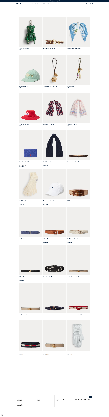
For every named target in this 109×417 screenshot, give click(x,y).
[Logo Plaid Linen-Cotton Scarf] (78, 108)
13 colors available (45, 204)
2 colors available (69, 90)
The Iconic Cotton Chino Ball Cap (48, 200)
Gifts (44, 3)
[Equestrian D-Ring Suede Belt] (30, 222)
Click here (76, 399)
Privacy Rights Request (58, 412)
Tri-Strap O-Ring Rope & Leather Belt (49, 48)
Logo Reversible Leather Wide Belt (49, 351)
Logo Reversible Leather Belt (24, 314)
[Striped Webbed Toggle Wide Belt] (30, 335)
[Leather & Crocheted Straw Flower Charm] (55, 70)
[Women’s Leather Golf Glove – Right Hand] (78, 335)
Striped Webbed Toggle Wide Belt (25, 351)
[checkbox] (23, 12)
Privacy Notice (49, 412)
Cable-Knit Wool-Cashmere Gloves (25, 200)
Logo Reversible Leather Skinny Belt (73, 276)
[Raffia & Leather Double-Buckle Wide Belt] (78, 184)
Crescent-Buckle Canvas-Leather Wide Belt (74, 314)
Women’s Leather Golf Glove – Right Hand (74, 351)
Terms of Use (39, 412)
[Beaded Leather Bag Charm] (78, 70)
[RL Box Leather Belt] (30, 260)
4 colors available (45, 165)
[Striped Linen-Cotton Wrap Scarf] (55, 108)
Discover (47, 3)
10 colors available (21, 166)
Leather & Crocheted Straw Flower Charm (50, 86)
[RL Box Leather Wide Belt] (55, 222)
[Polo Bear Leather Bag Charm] (30, 32)
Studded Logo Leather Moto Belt (48, 276)
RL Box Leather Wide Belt (47, 238)
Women (32, 3)
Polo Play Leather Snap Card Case (24, 161)
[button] (86, 3)
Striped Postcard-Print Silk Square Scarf (74, 48)
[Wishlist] (90, 3)
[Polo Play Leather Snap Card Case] (30, 145)
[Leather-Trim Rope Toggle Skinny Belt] (55, 298)
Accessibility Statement (79, 412)
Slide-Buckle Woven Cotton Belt (72, 238)
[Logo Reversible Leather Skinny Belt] (78, 260)
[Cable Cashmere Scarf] (55, 145)
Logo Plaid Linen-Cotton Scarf (72, 124)
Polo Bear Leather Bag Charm (24, 48)
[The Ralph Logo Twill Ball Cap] (30, 70)
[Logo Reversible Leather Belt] (30, 298)
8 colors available (21, 52)
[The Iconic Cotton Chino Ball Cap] (55, 184)
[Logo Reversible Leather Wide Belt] (55, 335)
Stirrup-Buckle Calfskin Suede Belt (73, 161)
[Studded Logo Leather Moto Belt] (55, 260)
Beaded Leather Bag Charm (72, 86)
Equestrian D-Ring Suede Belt (24, 238)
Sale (51, 3)
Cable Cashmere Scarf (47, 161)
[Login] (88, 3)
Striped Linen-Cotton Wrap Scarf (48, 124)
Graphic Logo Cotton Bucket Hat (24, 124)
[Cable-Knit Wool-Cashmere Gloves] (30, 184)
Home (41, 3)
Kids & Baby (37, 3)
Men (29, 3)
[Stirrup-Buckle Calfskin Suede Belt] (78, 145)
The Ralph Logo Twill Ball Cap (24, 86)
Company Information (30, 412)
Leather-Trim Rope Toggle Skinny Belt (49, 314)
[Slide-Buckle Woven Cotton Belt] (78, 222)
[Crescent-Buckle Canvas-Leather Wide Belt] (78, 298)
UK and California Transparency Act (69, 412)
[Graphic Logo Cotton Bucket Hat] (30, 108)
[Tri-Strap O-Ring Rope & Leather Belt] (55, 32)
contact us (88, 399)
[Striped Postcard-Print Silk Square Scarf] (78, 32)
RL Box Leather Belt (22, 276)
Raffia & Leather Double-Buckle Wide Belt (74, 200)
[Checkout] (92, 3)
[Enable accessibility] (2, 415)
